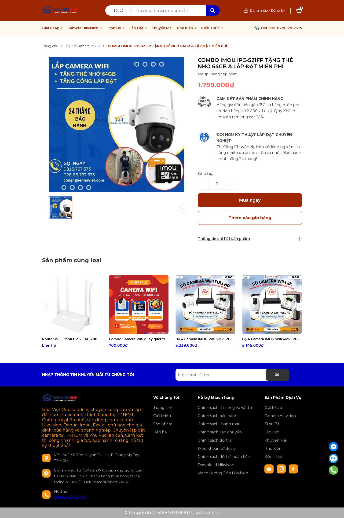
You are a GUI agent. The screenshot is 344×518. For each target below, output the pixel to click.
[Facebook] (333, 446)
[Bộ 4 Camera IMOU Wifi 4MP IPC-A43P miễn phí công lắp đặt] (272, 304)
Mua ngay (250, 200)
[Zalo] (333, 458)
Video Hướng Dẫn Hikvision (223, 473)
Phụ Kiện (185, 28)
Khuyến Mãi (161, 28)
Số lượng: (205, 173)
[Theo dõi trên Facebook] (293, 469)
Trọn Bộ (114, 28)
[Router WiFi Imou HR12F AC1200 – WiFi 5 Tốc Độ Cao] (72, 304)
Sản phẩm (162, 424)
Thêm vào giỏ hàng (141, 330)
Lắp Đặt (136, 28)
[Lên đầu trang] (335, 509)
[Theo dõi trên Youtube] (269, 469)
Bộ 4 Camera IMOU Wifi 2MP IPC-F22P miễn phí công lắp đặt (205, 339)
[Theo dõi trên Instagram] (282, 469)
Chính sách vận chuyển (220, 432)
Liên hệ (160, 432)
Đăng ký (278, 10)
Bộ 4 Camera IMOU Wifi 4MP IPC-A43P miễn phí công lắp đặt (272, 339)
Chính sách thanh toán (219, 424)
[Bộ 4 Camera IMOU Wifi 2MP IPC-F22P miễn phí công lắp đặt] (205, 304)
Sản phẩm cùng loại (71, 260)
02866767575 (289, 28)
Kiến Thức (210, 28)
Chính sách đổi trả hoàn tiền (224, 456)
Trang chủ (163, 407)
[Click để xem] (116, 124)
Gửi (277, 374)
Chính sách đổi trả (214, 440)
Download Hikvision (216, 465)
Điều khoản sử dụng (217, 448)
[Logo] (60, 10)
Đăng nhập (259, 10)
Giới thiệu (162, 416)
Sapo (216, 513)
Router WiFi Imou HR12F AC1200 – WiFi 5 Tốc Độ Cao (72, 339)
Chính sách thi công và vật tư (225, 407)
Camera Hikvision (83, 28)
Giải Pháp (51, 28)
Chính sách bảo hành (217, 416)
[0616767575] (333, 470)
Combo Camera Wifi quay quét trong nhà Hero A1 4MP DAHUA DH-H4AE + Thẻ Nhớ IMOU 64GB (138, 339)
